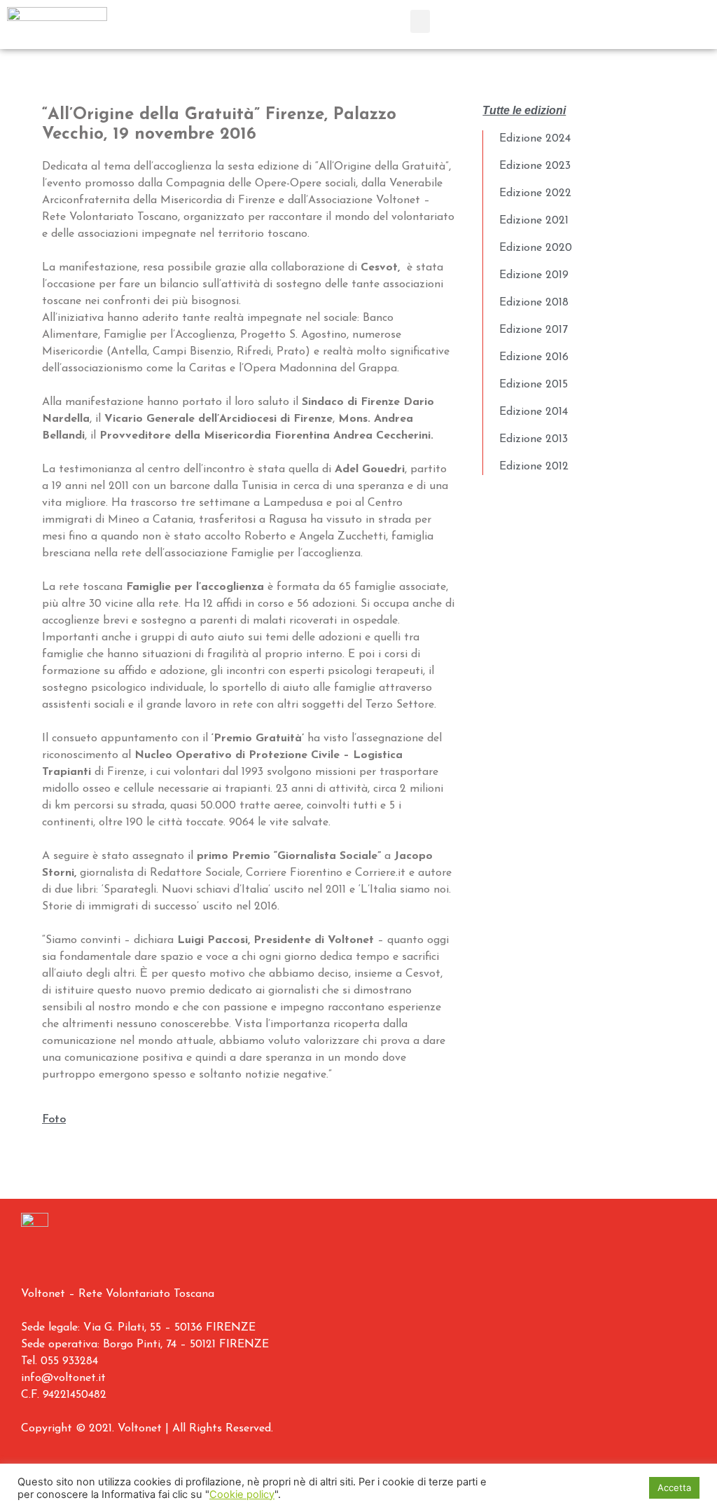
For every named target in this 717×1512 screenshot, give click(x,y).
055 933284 (69, 1361)
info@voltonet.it (63, 1378)
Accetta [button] (674, 1487)
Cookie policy (241, 1494)
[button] (420, 21)
